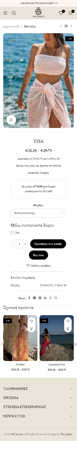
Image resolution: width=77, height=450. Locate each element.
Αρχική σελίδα (11, 26)
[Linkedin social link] (45, 298)
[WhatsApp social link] (50, 298)
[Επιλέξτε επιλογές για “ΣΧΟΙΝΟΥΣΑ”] (68, 328)
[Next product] (71, 26)
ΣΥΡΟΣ (20, 364)
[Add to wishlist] (31, 321)
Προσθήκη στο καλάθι (48, 244)
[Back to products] (66, 26)
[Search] (14, 13)
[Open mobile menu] (5, 13)
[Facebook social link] (29, 298)
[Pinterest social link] (40, 298)
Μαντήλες (30, 26)
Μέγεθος (38, 205)
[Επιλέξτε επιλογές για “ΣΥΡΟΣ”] (31, 328)
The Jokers (66, 434)
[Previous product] (61, 26)
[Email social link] (34, 298)
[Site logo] (38, 12)
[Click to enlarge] (11, 120)
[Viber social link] (56, 298)
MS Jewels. (17, 434)
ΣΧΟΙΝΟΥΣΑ (57, 364)
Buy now (38, 255)
